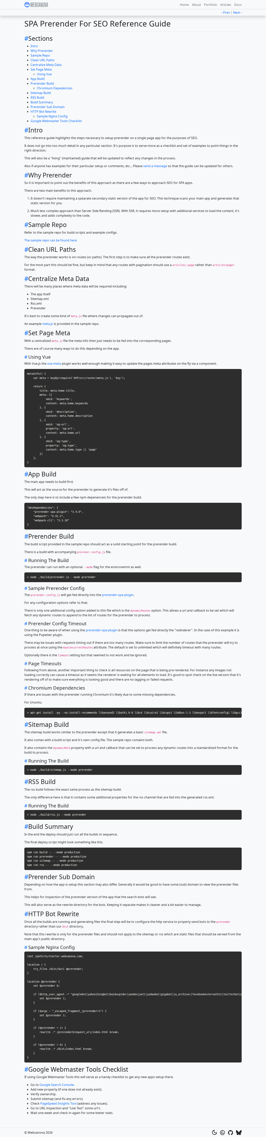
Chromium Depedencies (54, 88)
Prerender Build (42, 83)
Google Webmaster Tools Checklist (56, 121)
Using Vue (44, 74)
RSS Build (37, 97)
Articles (225, 5)
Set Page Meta (41, 69)
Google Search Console (57, 1085)
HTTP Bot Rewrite (43, 111)
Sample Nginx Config (52, 116)
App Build (38, 79)
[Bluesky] (239, 1132)
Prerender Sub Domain (48, 107)
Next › (237, 12)
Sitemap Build (41, 93)
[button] (214, 1132)
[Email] (222, 1132)
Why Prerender (42, 51)
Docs (238, 5)
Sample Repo (40, 55)
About (196, 5)
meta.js (47, 324)
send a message (155, 166)
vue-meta (54, 363)
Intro (34, 46)
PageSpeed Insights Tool (58, 1103)
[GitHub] (230, 1132)
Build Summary (42, 102)
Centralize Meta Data (46, 65)
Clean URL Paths (43, 60)
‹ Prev (225, 12)
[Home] (36, 4)
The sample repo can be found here (50, 240)
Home (184, 5)
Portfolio (210, 5)
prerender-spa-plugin (118, 595)
